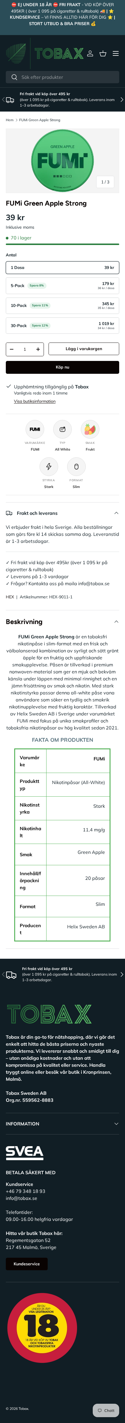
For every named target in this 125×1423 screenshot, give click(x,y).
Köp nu (62, 367)
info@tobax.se (21, 1198)
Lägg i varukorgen (84, 348)
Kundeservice (27, 1263)
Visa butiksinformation (35, 401)
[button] (103, 53)
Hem (10, 120)
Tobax (23, 1408)
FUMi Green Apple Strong (39, 120)
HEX (10, 597)
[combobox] (62, 77)
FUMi (99, 759)
